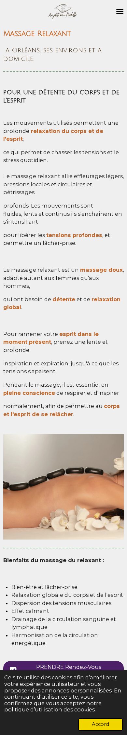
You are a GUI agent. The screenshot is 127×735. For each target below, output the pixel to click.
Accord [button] (100, 724)
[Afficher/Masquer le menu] (120, 11)
